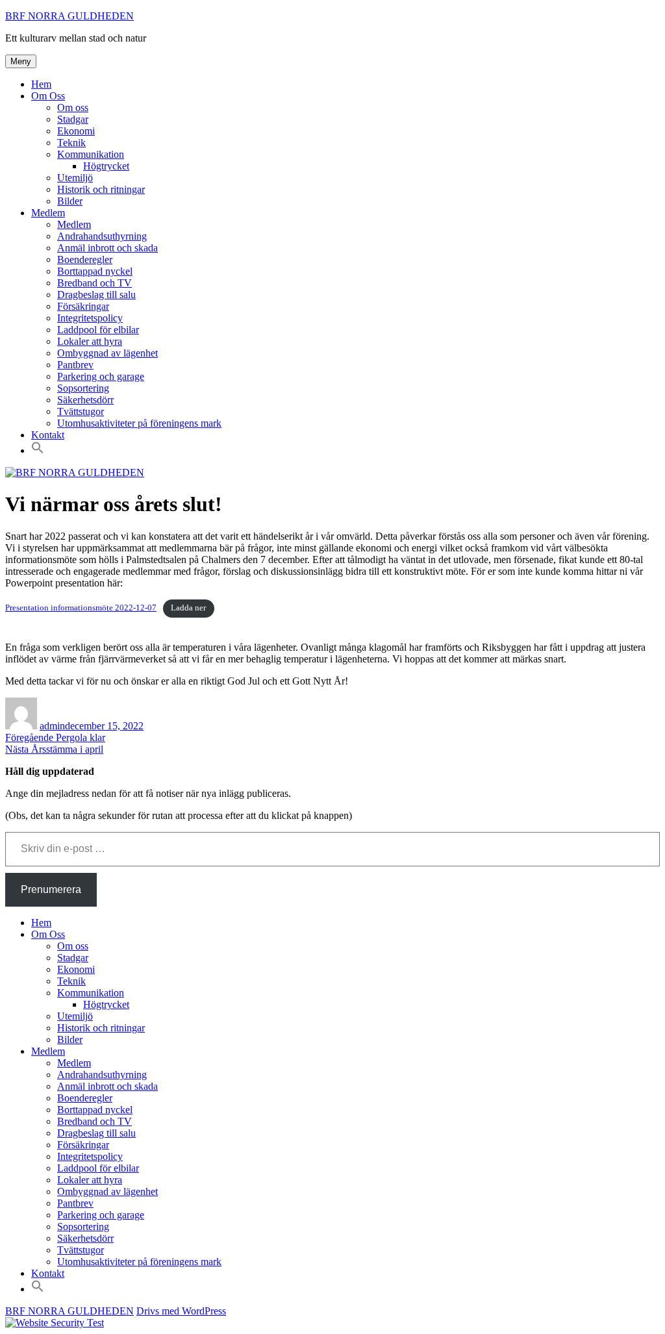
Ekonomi (76, 130)
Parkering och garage (100, 376)
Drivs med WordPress (181, 1310)
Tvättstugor (80, 411)
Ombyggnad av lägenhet (107, 353)
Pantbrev (75, 364)
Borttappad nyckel (94, 271)
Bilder (69, 201)
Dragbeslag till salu (96, 294)
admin (52, 725)
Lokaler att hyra (89, 341)
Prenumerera (51, 889)
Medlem (48, 212)
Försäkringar (83, 306)
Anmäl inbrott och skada (107, 247)
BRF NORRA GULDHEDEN (69, 15)
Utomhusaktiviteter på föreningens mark (139, 423)
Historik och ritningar (101, 189)
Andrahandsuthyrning (102, 236)
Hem (41, 84)
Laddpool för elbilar (98, 329)
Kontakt (47, 434)
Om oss (72, 107)
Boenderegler (84, 259)
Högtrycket (106, 165)
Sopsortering (83, 388)
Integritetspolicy (90, 317)
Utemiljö (75, 177)
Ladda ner (188, 607)
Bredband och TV (94, 282)
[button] (37, 450)
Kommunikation (90, 154)
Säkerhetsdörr (85, 399)
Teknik (71, 142)
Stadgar (72, 119)
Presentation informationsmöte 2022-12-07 (81, 607)
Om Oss (48, 95)
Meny (20, 61)
